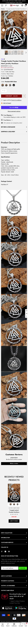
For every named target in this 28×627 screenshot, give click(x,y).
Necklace (10, 76)
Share (24, 12)
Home (3, 9)
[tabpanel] (14, 503)
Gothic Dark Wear (9, 72)
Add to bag (14, 521)
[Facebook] (2, 551)
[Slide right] (24, 29)
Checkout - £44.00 (12, 96)
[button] (6, 5)
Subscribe (22, 568)
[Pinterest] (9, 551)
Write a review (14, 463)
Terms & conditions (16, 100)
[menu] (2, 5)
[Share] (24, 12)
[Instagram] (5, 551)
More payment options (14, 111)
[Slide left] (3, 29)
